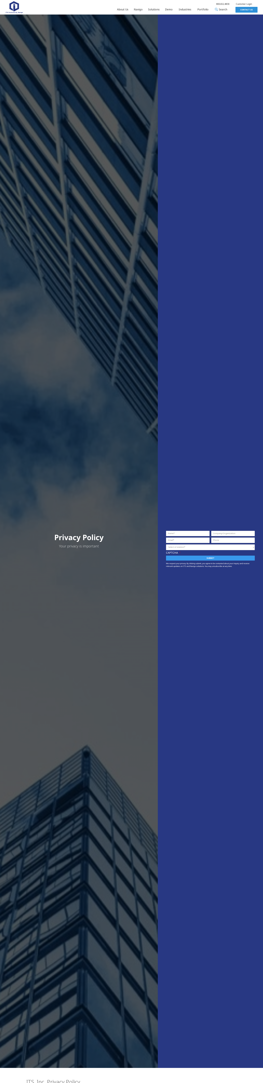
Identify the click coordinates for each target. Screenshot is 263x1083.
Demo (169, 9)
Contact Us (246, 9)
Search (222, 9)
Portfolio (202, 9)
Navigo (138, 9)
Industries (185, 9)
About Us (122, 9)
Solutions (154, 9)
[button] (122, 9)
